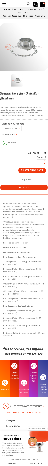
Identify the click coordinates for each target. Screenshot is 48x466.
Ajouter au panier (32, 170)
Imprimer (26, 179)
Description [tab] (24, 187)
